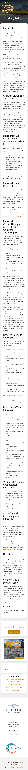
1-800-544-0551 (14, 734)
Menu (24, 2)
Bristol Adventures (12, 767)
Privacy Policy (20, 767)
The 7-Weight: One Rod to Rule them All (14, 687)
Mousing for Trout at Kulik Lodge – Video (14, 690)
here (23, 326)
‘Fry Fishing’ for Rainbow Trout (14, 684)
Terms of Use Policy (18, 216)
